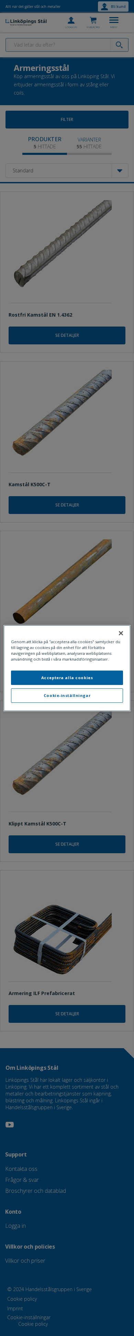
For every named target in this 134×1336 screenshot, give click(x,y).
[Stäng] (121, 632)
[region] (67, 668)
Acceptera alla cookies (67, 677)
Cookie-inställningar (67, 695)
